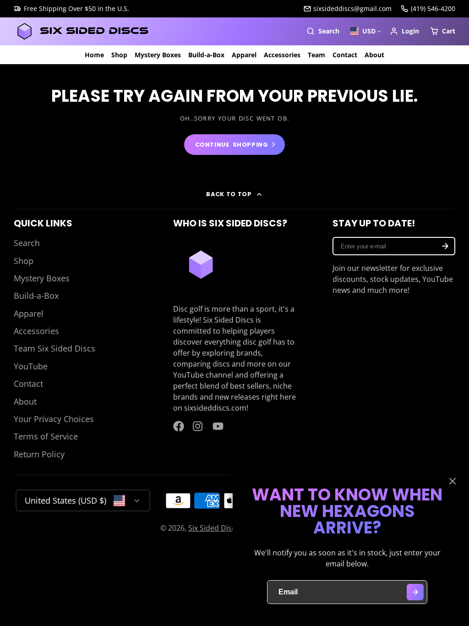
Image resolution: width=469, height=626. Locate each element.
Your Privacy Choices (54, 418)
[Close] (452, 481)
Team (316, 54)
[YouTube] (218, 426)
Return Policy (39, 454)
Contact (345, 54)
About (374, 54)
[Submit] (415, 592)
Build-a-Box (206, 54)
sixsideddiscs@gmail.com (352, 8)
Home (94, 54)
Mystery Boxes (158, 54)
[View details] (201, 264)
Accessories (282, 54)
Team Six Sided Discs (54, 348)
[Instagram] (198, 426)
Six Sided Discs (213, 528)
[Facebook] (178, 426)
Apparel (244, 54)
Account (404, 31)
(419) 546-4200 (433, 8)
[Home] (82, 31)
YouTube (31, 366)
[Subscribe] (445, 246)
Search (27, 242)
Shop (119, 54)
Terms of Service (46, 436)
